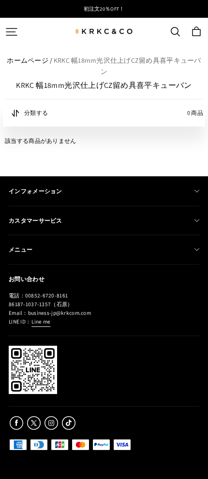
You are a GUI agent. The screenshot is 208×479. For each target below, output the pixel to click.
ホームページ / (29, 60)
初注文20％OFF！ (104, 8)
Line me (40, 321)
